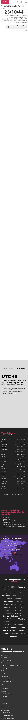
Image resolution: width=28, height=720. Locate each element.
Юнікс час (4, 703)
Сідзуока (6, 633)
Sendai (5, 619)
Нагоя (13, 630)
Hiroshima (6, 596)
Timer (3, 673)
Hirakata (22, 593)
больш (25, 30)
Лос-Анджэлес (5, 439)
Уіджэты (4, 691)
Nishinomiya (9, 613)
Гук (2, 684)
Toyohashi (6, 621)
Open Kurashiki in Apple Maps (12, 554)
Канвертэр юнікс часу (8, 706)
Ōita (15, 624)
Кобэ (23, 628)
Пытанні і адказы (7, 715)
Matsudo (21, 604)
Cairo (2, 466)
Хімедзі (22, 633)
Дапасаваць (5, 710)
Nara (14, 610)
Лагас (3, 454)
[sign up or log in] (21, 2)
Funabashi (15, 590)
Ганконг (3, 478)
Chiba (13, 587)
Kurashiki (6, 604)
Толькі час (4, 668)
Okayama (18, 613)
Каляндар (4, 676)
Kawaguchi (18, 598)
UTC (2, 451)
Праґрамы (4, 688)
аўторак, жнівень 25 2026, (16, 15)
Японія (14, 582)
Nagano (21, 607)
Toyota (22, 621)
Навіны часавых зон (8, 694)
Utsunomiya (7, 624)
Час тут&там (5, 657)
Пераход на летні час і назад (11, 665)
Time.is (5, 1)
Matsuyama (7, 607)
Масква (3, 471)
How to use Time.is (7, 718)
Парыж (9, 26)
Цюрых (3, 464)
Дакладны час (6, 655)
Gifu (22, 590)
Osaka (6, 616)
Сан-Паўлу (4, 449)
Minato (15, 607)
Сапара (21, 630)
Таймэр (3, 671)
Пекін (16, 26)
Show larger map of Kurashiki (12, 549)
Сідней (3, 488)
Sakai (22, 616)
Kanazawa (9, 598)
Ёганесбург (4, 459)
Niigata (20, 610)
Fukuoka (21, 587)
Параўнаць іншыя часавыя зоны (13, 494)
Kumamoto (19, 601)
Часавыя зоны (6, 663)
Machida (13, 604)
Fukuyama (7, 590)
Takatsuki (13, 619)
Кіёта (5, 630)
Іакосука (20, 624)
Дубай (3, 474)
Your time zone (6, 660)
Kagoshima (21, 595)
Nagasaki (7, 610)
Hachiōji (4, 593)
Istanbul (3, 469)
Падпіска (4, 696)
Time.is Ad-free (6, 713)
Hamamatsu (14, 593)
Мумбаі (3, 476)
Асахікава (5, 627)
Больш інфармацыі (7, 19)
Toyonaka (14, 621)
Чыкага (3, 442)
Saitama (14, 616)
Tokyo (23, 26)
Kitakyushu (8, 601)
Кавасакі (14, 627)
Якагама (13, 636)
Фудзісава (15, 633)
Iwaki (14, 595)
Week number (6, 681)
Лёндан (3, 456)
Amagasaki (5, 587)
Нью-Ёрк (4, 444)
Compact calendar (7, 679)
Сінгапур (4, 481)
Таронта (3, 446)
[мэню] (26, 2)
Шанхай (3, 483)
